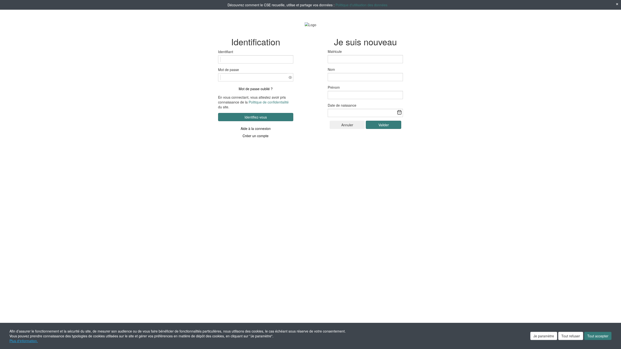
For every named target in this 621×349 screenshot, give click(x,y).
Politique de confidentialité (269, 102)
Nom (331, 69)
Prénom (334, 87)
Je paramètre (543, 335)
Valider (383, 124)
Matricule (335, 51)
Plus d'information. (23, 340)
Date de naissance (342, 105)
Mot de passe (228, 69)
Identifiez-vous (256, 117)
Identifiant (225, 51)
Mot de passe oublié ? (256, 88)
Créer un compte (256, 135)
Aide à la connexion (256, 128)
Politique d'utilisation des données (361, 4)
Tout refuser (570, 335)
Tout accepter (597, 335)
